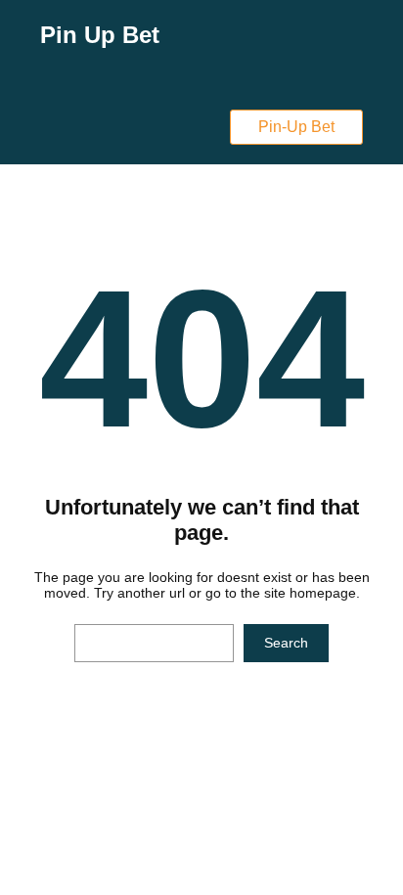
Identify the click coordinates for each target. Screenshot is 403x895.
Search (286, 642)
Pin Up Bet (99, 35)
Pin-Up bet (296, 126)
